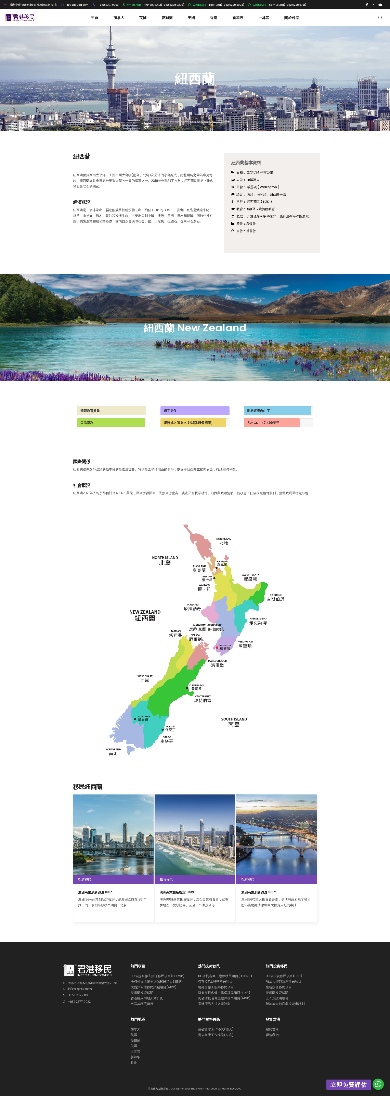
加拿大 (135, 1029)
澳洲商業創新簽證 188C (258, 892)
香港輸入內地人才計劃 (147, 998)
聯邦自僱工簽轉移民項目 (216, 987)
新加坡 (135, 1057)
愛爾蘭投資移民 (142, 992)
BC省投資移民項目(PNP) (284, 976)
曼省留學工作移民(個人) (216, 1029)
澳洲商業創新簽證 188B (177, 892)
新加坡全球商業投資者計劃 (285, 1004)
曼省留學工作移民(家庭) (216, 1035)
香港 (134, 1062)
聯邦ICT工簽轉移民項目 (215, 981)
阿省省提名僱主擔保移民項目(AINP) (224, 998)
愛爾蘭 (135, 1040)
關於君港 (272, 1029)
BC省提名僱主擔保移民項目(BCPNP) (158, 976)
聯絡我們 (272, 1035)
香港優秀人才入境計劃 (214, 1004)
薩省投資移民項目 (279, 987)
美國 (134, 1046)
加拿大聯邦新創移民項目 (283, 981)
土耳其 (135, 1051)
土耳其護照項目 (142, 1004)
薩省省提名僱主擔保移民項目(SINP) (157, 981)
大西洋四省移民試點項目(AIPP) (154, 987)
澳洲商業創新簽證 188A (95, 892)
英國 (134, 1035)
